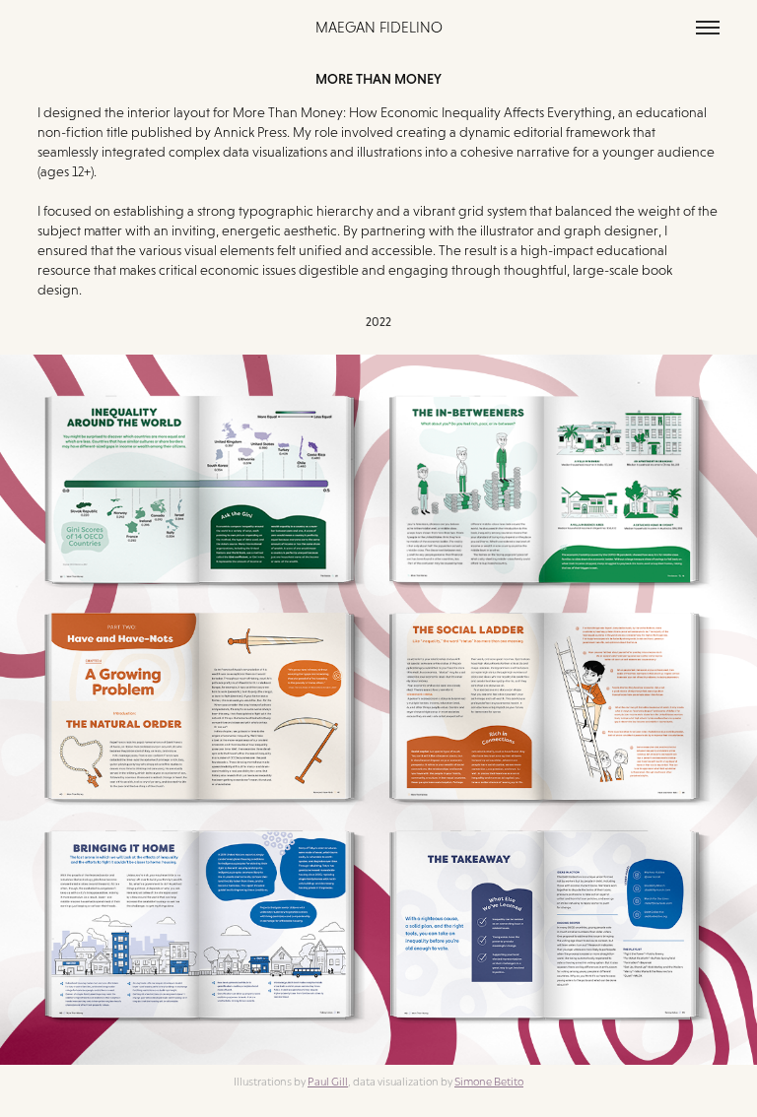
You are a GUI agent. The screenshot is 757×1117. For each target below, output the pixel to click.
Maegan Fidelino (379, 27)
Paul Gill (328, 1080)
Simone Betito (488, 1080)
